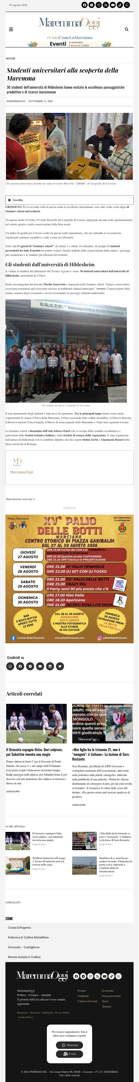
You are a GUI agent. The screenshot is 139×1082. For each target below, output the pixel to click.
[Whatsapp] (127, 5)
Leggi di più (13, 791)
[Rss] (106, 5)
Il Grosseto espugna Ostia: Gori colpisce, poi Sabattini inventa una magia (34, 752)
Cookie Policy (26, 1017)
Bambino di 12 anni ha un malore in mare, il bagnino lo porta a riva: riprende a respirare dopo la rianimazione (115, 864)
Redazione (22, 1012)
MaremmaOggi (21, 471)
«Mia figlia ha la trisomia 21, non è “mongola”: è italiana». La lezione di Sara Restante (100, 754)
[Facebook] (84, 5)
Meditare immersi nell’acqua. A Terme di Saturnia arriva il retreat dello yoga (49, 861)
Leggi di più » (39, 844)
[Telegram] (92, 5)
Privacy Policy (62, 1012)
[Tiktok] (120, 5)
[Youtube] (113, 5)
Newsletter (35, 1012)
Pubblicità (48, 1012)
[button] (10, 666)
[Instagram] (99, 5)
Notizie (10, 58)
